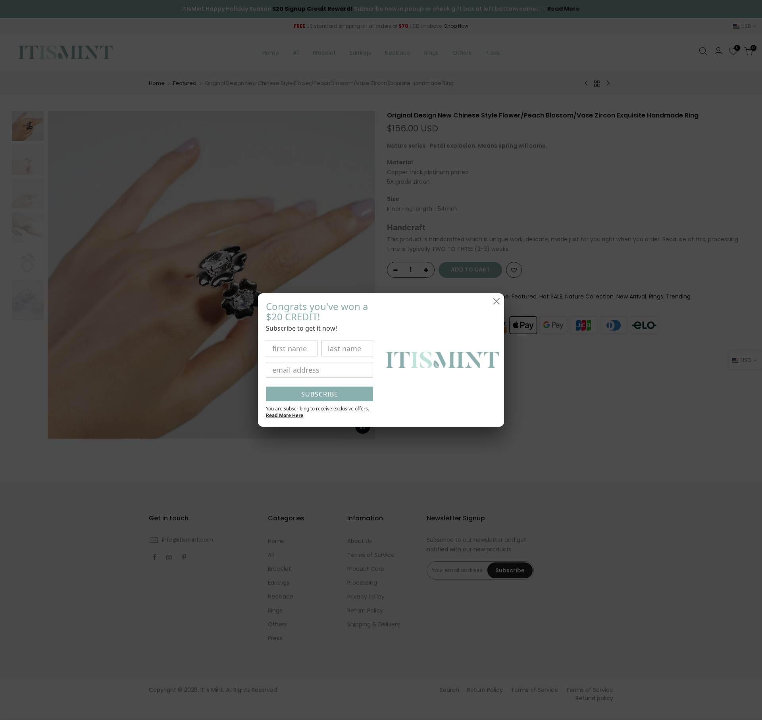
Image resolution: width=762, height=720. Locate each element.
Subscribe (319, 394)
